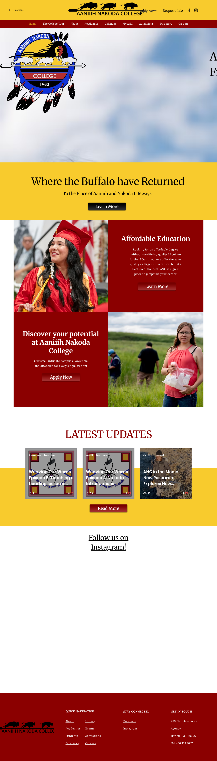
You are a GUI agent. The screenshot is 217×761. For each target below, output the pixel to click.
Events (90, 728)
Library (90, 721)
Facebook (129, 721)
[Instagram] (196, 10)
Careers (90, 743)
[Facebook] (189, 10)
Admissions (93, 735)
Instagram (130, 728)
